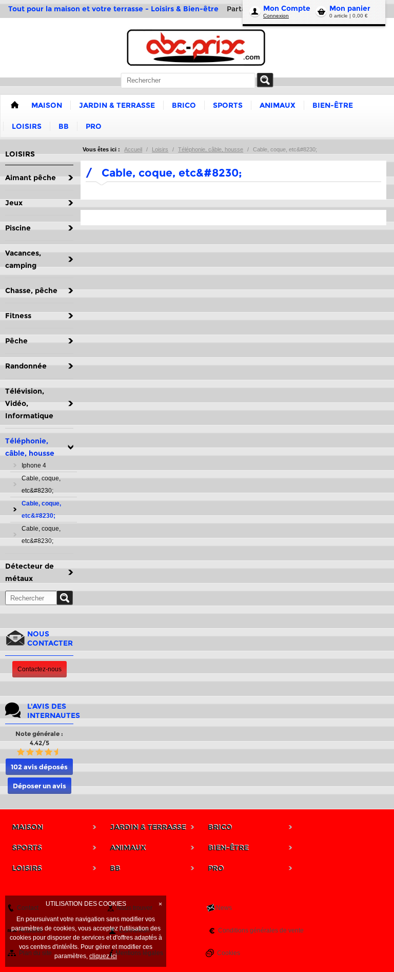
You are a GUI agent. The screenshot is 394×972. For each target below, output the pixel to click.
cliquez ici (103, 956)
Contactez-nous (39, 669)
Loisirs (160, 149)
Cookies (228, 953)
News (224, 907)
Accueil (133, 149)
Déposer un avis (39, 786)
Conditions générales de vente (261, 930)
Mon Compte (286, 8)
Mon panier (349, 8)
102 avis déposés (39, 767)
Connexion (276, 15)
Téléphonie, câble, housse (210, 149)
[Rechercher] (265, 80)
